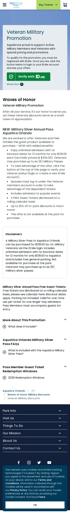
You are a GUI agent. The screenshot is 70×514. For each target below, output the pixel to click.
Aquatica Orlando (14, 391)
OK (35, 505)
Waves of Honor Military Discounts (28, 394)
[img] (19, 463)
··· (33, 391)
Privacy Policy (18, 490)
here (42, 294)
